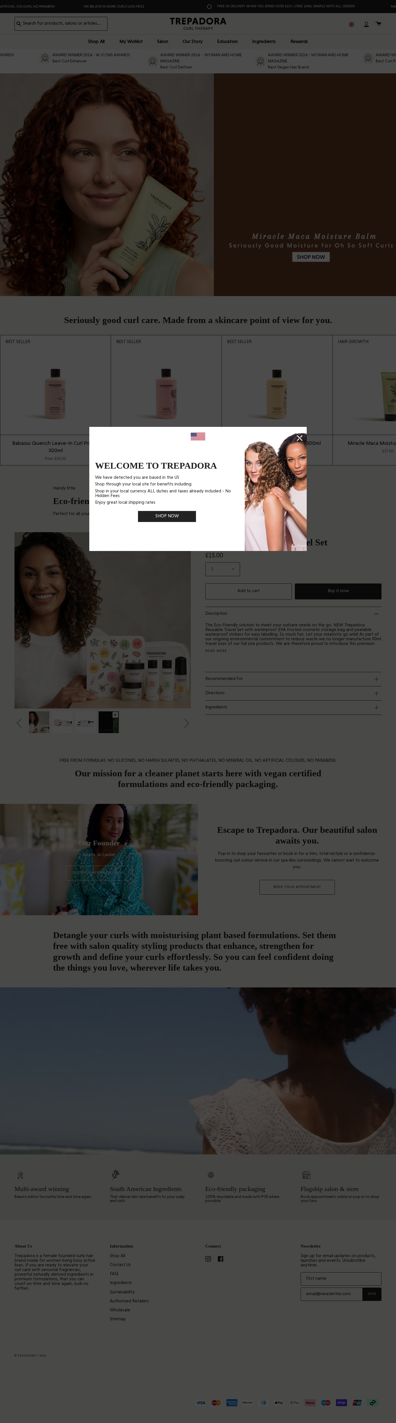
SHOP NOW (167, 516)
